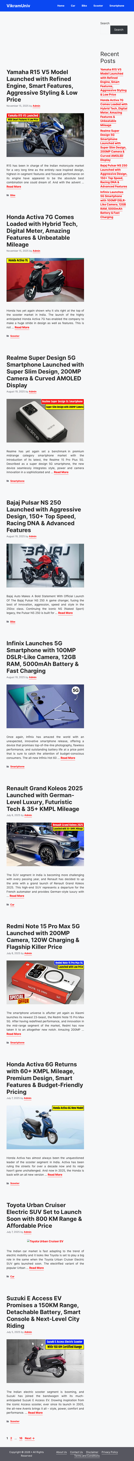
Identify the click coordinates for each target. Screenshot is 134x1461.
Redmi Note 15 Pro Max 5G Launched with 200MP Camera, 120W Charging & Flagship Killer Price (43, 936)
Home (60, 5)
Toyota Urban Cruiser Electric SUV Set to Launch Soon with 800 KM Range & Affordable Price (44, 1215)
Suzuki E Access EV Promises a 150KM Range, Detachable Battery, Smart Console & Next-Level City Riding (44, 1312)
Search (104, 23)
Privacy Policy (110, 1452)
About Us (61, 1452)
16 (21, 1438)
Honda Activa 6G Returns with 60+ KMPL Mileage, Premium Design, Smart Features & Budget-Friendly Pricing (45, 1078)
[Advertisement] (45, 38)
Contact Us (76, 1452)
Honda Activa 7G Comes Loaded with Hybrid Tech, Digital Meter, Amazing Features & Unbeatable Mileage (42, 230)
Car (73, 5)
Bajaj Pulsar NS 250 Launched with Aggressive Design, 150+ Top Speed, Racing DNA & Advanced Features (44, 516)
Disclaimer (92, 1452)
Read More (14, 186)
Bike (84, 5)
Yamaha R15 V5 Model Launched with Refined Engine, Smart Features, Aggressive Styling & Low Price (42, 85)
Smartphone (116, 5)
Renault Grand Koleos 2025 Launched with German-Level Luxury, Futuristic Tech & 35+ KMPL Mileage (45, 798)
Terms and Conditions (87, 1455)
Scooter (98, 5)
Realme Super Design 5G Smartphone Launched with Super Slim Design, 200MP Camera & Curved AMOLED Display (45, 371)
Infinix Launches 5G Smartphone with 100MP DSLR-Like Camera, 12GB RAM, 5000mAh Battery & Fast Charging (43, 657)
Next (30, 1438)
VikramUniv (18, 5)
